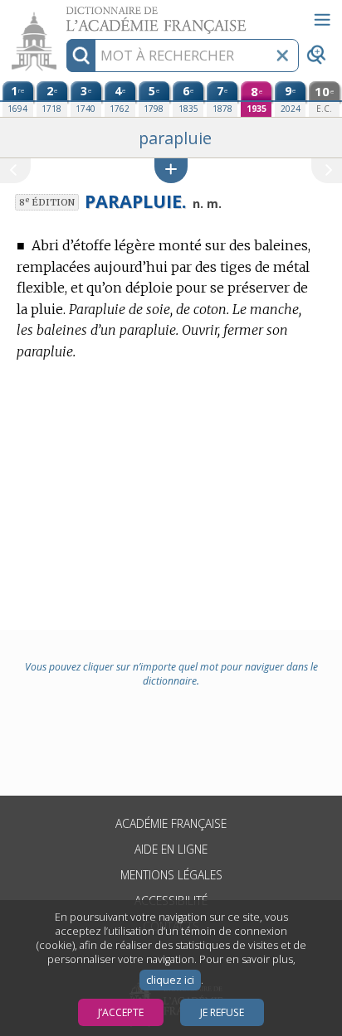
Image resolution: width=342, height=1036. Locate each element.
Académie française (171, 823)
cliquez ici (170, 980)
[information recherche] (80, 55)
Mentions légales (171, 875)
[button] (171, 170)
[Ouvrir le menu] (322, 20)
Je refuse (222, 1012)
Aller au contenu (64, 14)
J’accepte (121, 1012)
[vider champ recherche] (282, 55)
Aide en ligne (171, 849)
